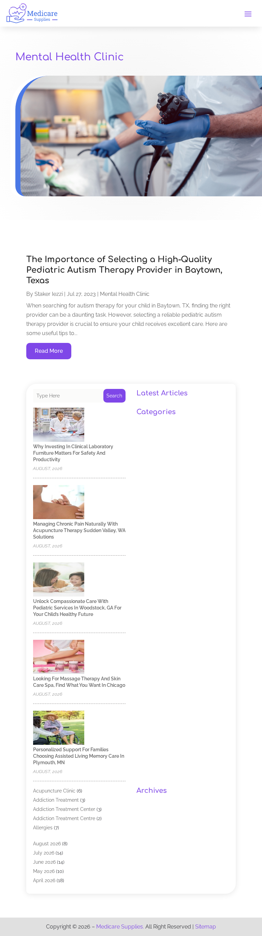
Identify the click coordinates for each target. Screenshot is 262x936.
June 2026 (44, 862)
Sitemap (205, 926)
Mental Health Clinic (124, 294)
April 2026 (44, 880)
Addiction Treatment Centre (64, 818)
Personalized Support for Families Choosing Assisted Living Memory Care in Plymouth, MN (78, 756)
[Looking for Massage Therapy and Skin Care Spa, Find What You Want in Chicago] (58, 657)
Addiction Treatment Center (64, 809)
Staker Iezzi (48, 294)
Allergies (43, 827)
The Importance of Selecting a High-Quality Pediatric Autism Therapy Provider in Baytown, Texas (124, 270)
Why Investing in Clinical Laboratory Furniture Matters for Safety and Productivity (73, 453)
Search (114, 395)
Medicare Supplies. (120, 926)
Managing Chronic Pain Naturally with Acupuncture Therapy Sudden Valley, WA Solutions (79, 530)
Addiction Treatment (56, 800)
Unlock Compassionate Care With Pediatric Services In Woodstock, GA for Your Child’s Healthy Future (77, 608)
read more (49, 351)
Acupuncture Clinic (54, 791)
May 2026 (44, 871)
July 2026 (43, 853)
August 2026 (47, 843)
